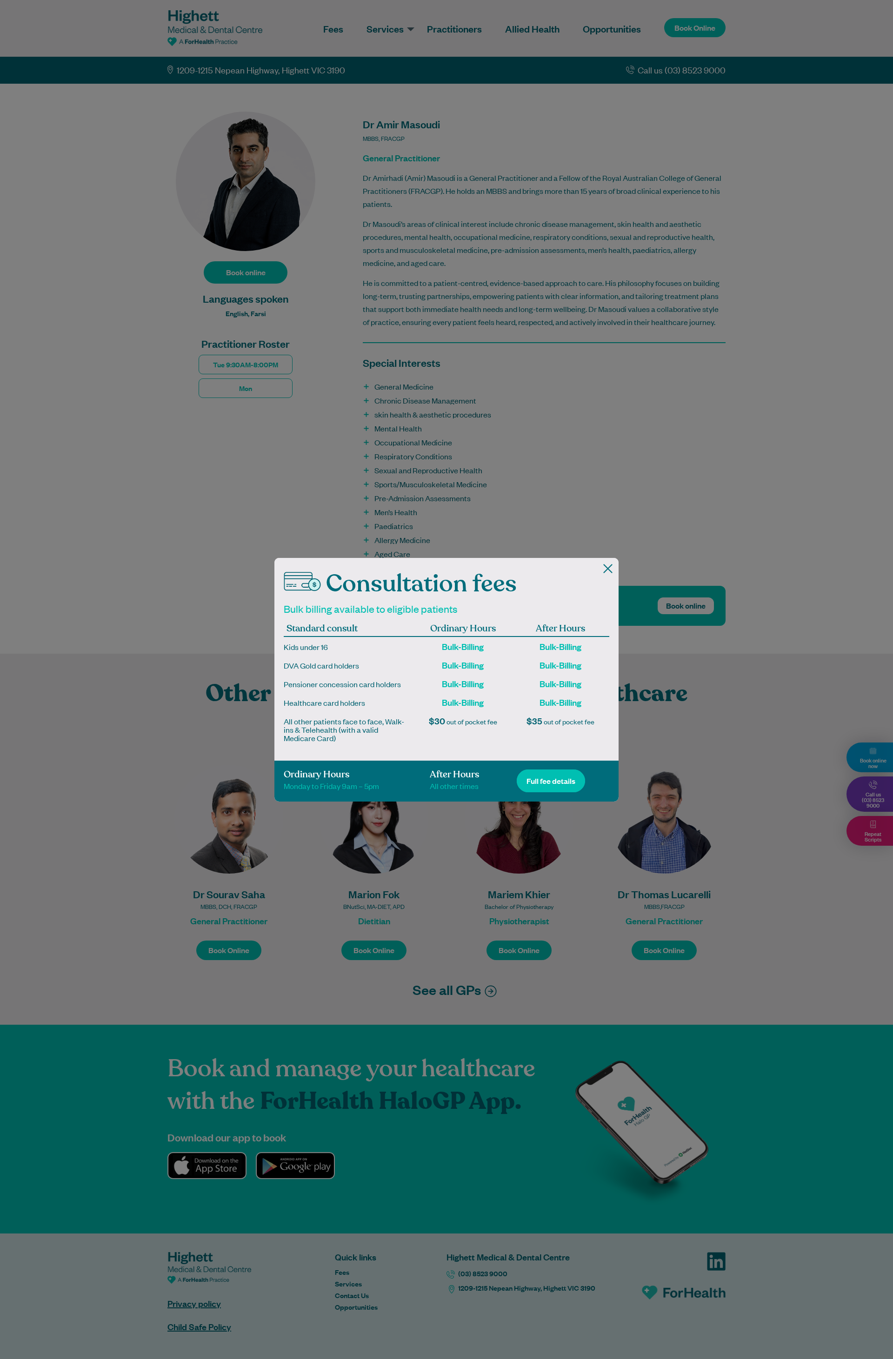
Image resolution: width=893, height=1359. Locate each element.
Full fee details (550, 781)
